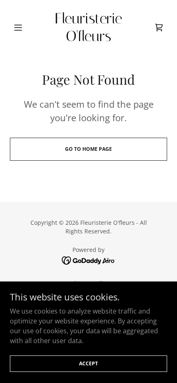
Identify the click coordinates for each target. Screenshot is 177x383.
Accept (88, 363)
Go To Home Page (88, 148)
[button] (21, 27)
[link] (88, 27)
